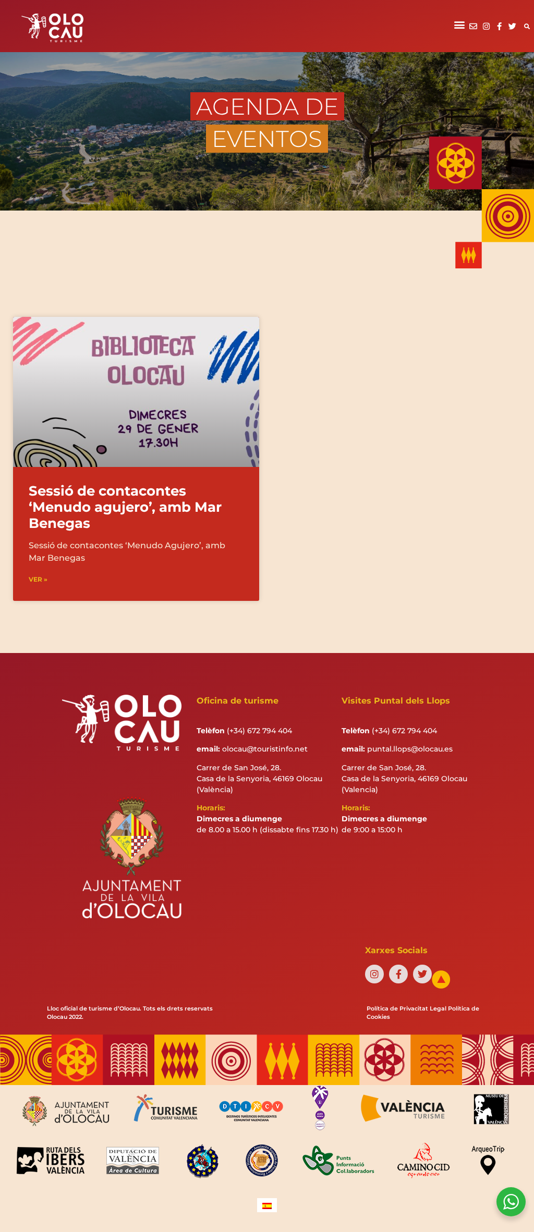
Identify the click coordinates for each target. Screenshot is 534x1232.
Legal (438, 1008)
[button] (459, 24)
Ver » (38, 579)
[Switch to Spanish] (267, 1205)
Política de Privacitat (397, 1008)
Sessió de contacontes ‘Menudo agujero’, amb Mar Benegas (125, 507)
